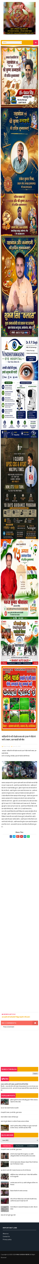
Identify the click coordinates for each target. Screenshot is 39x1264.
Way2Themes (19, 1260)
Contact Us (6, 1236)
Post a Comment (8, 1027)
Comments (32, 1146)
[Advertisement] (19, 925)
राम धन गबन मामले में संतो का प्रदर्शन (10, 1108)
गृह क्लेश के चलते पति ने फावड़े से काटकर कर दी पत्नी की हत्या (16, 1170)
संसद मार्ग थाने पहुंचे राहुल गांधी (8, 1215)
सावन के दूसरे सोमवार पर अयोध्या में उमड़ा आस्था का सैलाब (15, 1121)
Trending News (7, 1146)
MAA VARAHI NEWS (23, 1254)
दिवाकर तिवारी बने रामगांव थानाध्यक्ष (18, 1191)
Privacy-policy (7, 1239)
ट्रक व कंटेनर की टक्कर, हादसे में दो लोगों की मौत (14, 1084)
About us (5, 1233)
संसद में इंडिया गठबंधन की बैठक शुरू (9, 1117)
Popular (19, 1146)
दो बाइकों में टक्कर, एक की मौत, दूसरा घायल (11, 1112)
